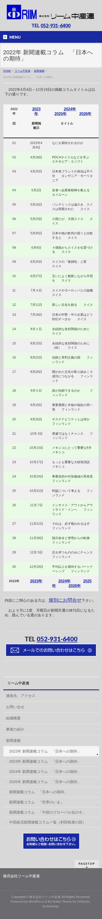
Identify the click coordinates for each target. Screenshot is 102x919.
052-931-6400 (55, 25)
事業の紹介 (15, 729)
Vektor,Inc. (84, 901)
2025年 (60, 113)
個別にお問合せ (65, 600)
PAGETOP (86, 863)
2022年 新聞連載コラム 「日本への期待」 (45, 751)
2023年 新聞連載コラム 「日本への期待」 (45, 761)
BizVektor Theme (60, 901)
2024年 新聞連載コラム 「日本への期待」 (45, 771)
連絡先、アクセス (20, 696)
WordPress (36, 901)
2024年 (70, 109)
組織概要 (13, 718)
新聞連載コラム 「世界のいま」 (36, 802)
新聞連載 (13, 740)
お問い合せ (15, 707)
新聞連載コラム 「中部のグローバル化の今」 (47, 812)
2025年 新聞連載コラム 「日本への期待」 (45, 782)
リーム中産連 (18, 683)
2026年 (85, 113)
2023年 (36, 111)
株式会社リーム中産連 (45, 897)
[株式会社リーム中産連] (51, 14)
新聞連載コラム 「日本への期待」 (38, 792)
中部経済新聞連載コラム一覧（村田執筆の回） (47, 822)
